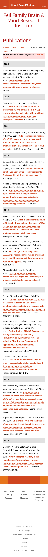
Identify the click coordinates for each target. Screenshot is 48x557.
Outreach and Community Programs (39, 497)
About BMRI (9, 491)
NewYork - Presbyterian (24, 516)
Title (14, 47)
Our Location (4, 480)
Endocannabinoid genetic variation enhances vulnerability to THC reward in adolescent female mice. (23, 171)
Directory (24, 546)
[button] (43, 4)
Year (6, 51)
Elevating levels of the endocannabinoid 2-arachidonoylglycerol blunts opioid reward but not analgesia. (22, 83)
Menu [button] (5, 7)
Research (9, 498)
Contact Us (44, 480)
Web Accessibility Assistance (24, 550)
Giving (24, 542)
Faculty (9, 495)
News (24, 491)
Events (24, 495)
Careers (25, 538)
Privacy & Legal (24, 530)
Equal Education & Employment (24, 534)
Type (21, 47)
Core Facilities (39, 491)
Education (24, 498)
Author (6, 47)
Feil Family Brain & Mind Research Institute (24, 20)
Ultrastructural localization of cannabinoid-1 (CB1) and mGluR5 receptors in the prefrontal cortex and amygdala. (23, 276)
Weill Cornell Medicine (24, 511)
